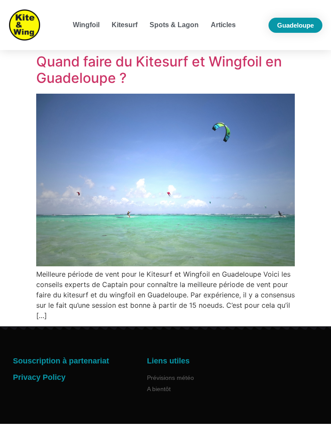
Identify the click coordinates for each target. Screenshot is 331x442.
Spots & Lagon (174, 24)
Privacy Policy (39, 377)
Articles (223, 24)
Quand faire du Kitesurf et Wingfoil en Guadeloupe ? (159, 69)
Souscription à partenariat (61, 361)
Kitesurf (124, 24)
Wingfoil (86, 24)
